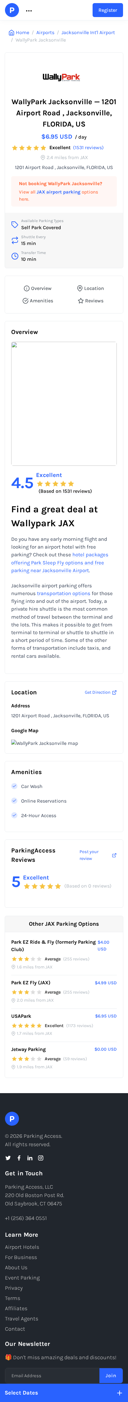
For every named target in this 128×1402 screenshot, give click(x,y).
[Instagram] (41, 1158)
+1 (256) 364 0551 (26, 1218)
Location (94, 288)
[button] (28, 10)
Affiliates (16, 1308)
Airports (45, 32)
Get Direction (98, 692)
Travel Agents (21, 1318)
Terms (12, 1298)
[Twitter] (8, 1158)
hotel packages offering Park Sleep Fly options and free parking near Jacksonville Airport (59, 562)
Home (22, 32)
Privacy (14, 1287)
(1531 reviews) (88, 147)
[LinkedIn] (30, 1158)
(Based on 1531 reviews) (65, 491)
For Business (21, 1257)
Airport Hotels (22, 1247)
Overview (41, 288)
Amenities (41, 301)
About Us (16, 1267)
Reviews (94, 301)
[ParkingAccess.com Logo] (12, 10)
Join (111, 1375)
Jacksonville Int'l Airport (88, 32)
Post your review (89, 855)
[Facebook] (19, 1158)
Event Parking (22, 1277)
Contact (15, 1328)
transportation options (63, 593)
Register (107, 10)
